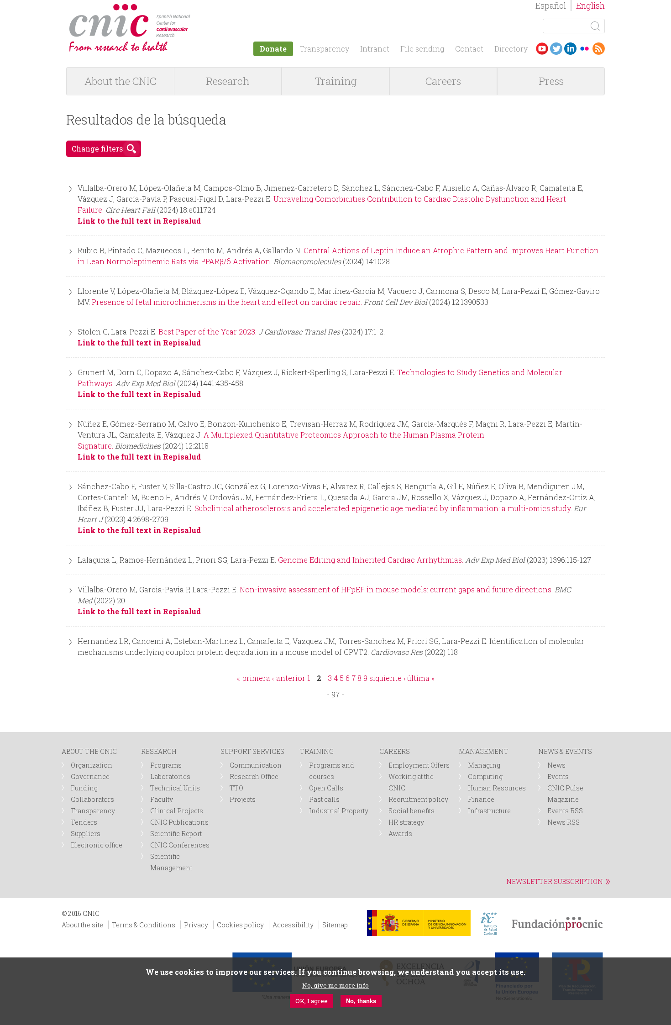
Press (551, 81)
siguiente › (387, 678)
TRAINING (317, 751)
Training (335, 81)
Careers (443, 81)
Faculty (161, 799)
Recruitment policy (418, 799)
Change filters (97, 148)
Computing (485, 776)
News (556, 765)
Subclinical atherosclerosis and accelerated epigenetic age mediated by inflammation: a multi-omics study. (383, 508)
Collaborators (92, 799)
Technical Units (175, 788)
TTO (236, 788)
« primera (253, 678)
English (590, 5)
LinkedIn (570, 48)
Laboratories (170, 776)
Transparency (324, 48)
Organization (91, 765)
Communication (256, 765)
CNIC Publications (179, 822)
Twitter (556, 48)
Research (228, 81)
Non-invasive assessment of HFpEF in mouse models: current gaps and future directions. (396, 589)
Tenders (84, 822)
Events (558, 776)
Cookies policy (240, 924)
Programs (166, 765)
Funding (84, 788)
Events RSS (565, 810)
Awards (400, 833)
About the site (82, 924)
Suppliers (85, 833)
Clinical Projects (176, 810)
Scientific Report (176, 833)
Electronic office (96, 845)
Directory (511, 48)
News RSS (563, 822)
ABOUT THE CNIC (89, 751)
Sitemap (335, 924)
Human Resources (497, 788)
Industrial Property (338, 810)
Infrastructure (489, 810)
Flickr (584, 48)
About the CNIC (120, 81)
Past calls (324, 799)
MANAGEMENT (483, 751)
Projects (243, 799)
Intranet (374, 48)
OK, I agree (311, 1001)
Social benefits (411, 810)
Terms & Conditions (143, 924)
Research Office (254, 776)
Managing (484, 765)
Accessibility (293, 924)
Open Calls (326, 788)
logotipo (197, 8)
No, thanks (361, 1001)
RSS (598, 48)
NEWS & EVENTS (565, 751)
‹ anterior (288, 678)
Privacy (196, 924)
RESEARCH (159, 751)
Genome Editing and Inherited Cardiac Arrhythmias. (370, 560)
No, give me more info (335, 985)
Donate (273, 48)
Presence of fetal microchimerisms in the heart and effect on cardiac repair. (227, 302)
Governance (90, 776)
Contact (469, 48)
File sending (422, 48)
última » (421, 678)
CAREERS (394, 751)
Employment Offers (419, 765)
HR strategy (406, 822)
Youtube (542, 48)
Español (550, 5)
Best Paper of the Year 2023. (207, 331)
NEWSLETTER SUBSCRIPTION (554, 881)
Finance (481, 799)
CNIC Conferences (180, 845)
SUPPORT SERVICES (252, 751)
